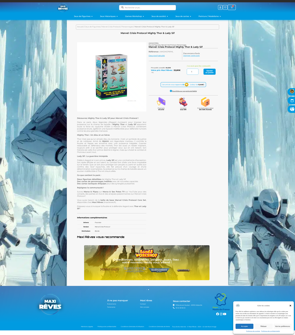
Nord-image (212, 327)
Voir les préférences (282, 326)
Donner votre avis (191, 56)
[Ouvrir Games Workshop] (143, 16)
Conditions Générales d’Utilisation (132, 326)
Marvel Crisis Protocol (111, 27)
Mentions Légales (87, 326)
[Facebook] (217, 314)
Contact (143, 304)
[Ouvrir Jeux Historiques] (117, 16)
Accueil (80, 27)
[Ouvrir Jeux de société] (167, 16)
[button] (290, 305)
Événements (111, 304)
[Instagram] (221, 314)
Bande (97, 231)
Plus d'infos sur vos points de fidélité (184, 91)
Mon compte (144, 307)
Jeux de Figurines (92, 27)
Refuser (264, 326)
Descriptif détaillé (157, 56)
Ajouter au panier (209, 72)
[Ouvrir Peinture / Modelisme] (220, 16)
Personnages (127, 27)
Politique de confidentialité (270, 331)
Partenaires (111, 307)
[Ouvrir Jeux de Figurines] (92, 16)
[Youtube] (224, 314)
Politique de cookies (253, 331)
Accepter (244, 326)
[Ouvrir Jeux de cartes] (190, 16)
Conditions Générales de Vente (159, 326)
